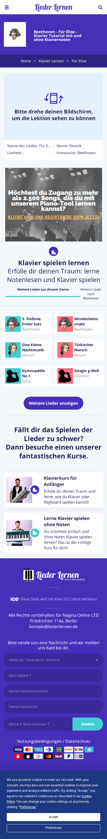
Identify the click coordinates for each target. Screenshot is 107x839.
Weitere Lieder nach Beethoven (91, 293)
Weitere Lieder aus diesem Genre (43, 289)
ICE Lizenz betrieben (80, 598)
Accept (53, 817)
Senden (88, 723)
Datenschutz (77, 741)
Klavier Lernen (51, 60)
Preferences (53, 828)
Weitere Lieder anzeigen (53, 403)
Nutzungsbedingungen (39, 741)
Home (26, 60)
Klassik (75, 145)
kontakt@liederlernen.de (53, 626)
